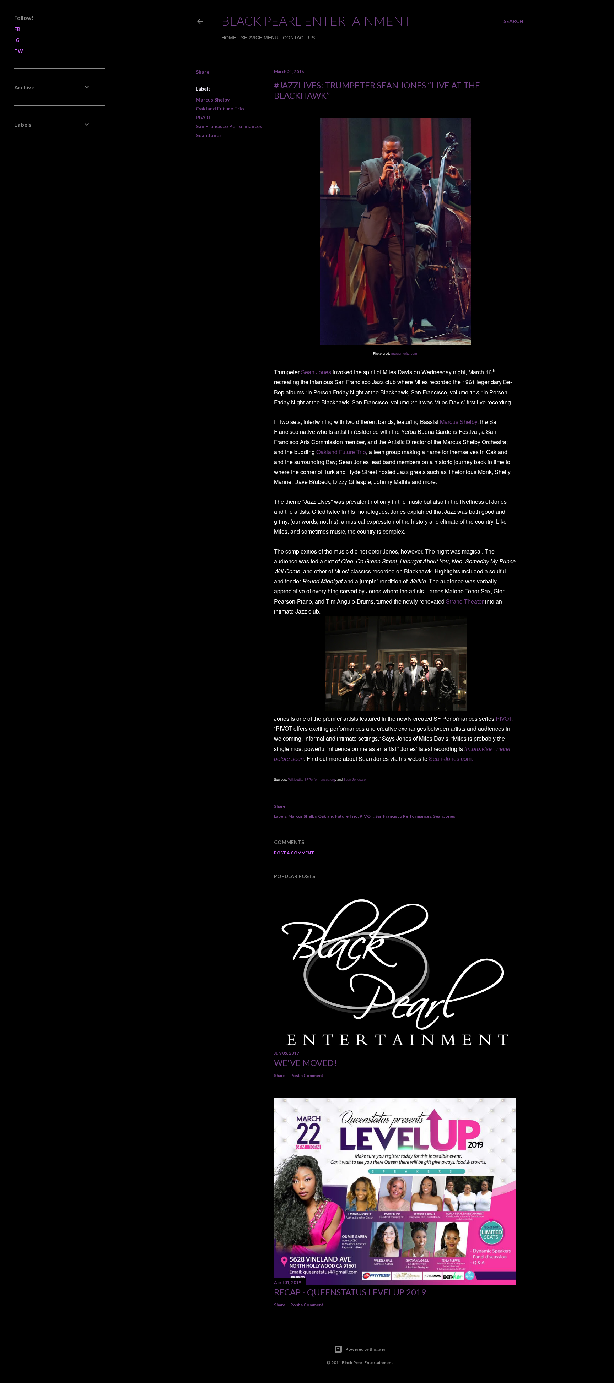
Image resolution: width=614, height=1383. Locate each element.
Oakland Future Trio (220, 108)
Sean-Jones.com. (451, 759)
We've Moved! (305, 1062)
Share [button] (202, 72)
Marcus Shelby (213, 100)
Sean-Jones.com (356, 780)
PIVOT (203, 117)
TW (18, 51)
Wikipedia (295, 780)
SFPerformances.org (320, 780)
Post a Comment (294, 852)
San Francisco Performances (229, 126)
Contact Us (299, 37)
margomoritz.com (404, 353)
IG (17, 40)
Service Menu (259, 37)
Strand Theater (465, 601)
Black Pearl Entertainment (316, 20)
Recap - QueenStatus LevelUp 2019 (350, 1292)
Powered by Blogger (365, 1349)
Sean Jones (209, 135)
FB (17, 29)
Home (228, 37)
